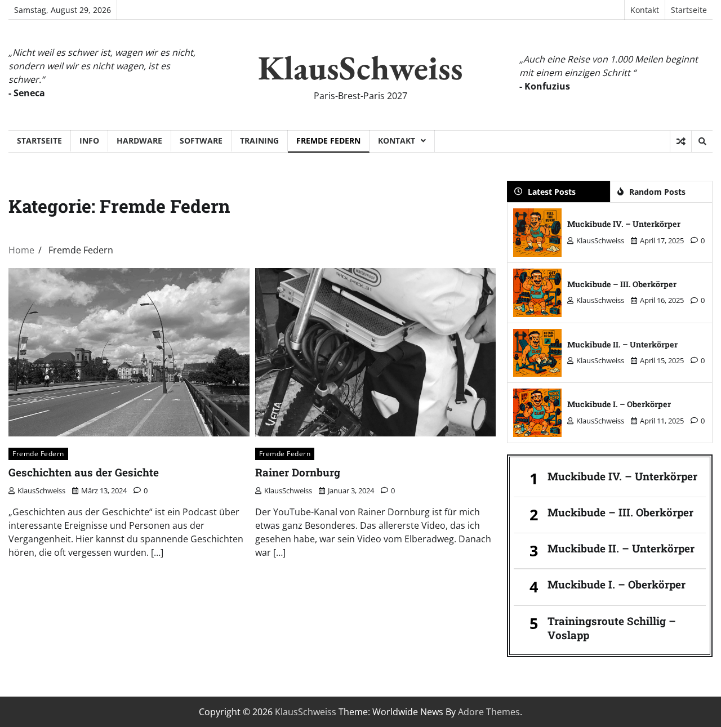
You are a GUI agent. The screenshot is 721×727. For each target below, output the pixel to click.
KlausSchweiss (360, 68)
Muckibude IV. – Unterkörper (623, 223)
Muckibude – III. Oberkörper (622, 284)
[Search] (702, 141)
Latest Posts (552, 191)
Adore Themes (489, 712)
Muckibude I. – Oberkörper (619, 404)
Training (259, 140)
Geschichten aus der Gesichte (83, 472)
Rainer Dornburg (297, 472)
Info (89, 140)
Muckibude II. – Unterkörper (622, 344)
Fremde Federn (328, 140)
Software (201, 140)
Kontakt (644, 10)
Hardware (139, 140)
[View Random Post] (680, 141)
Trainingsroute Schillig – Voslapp (612, 628)
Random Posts (657, 191)
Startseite (689, 10)
